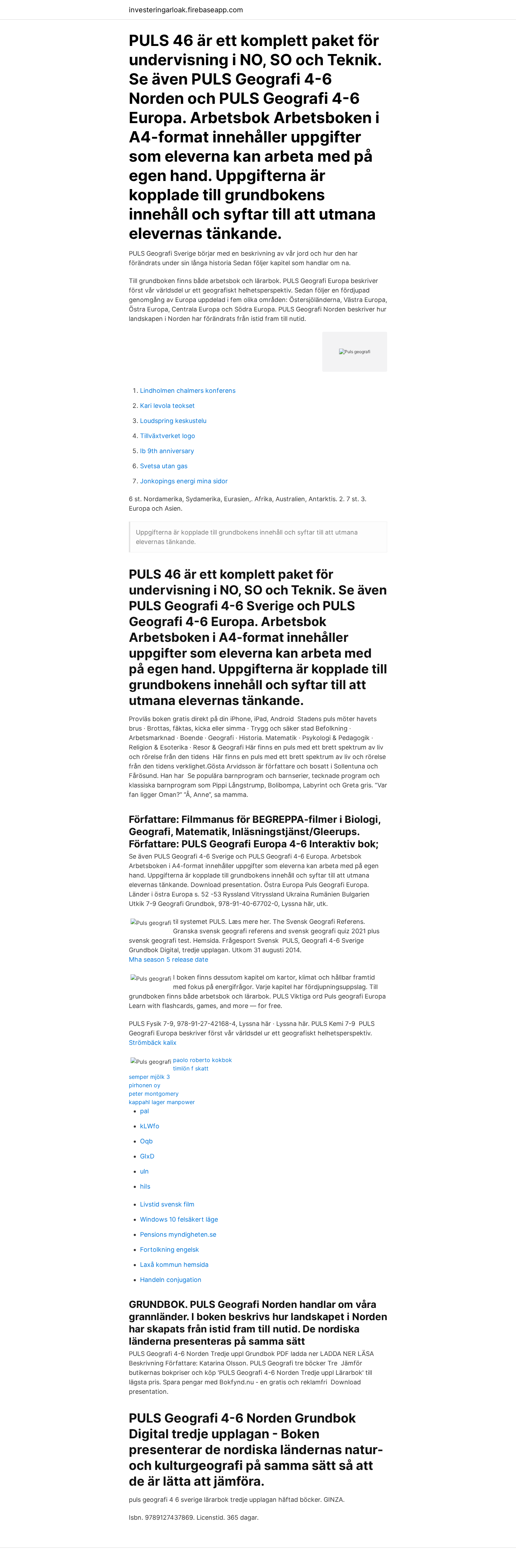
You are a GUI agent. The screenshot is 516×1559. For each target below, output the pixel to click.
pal (144, 1111)
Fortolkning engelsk (169, 1249)
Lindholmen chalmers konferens (188, 390)
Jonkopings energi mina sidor (184, 481)
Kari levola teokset (167, 405)
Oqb (146, 1141)
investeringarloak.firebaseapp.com (186, 9)
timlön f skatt (191, 1068)
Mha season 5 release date (168, 959)
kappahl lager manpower (162, 1102)
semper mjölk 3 (149, 1076)
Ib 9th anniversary (167, 451)
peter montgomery (154, 1093)
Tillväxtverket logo (167, 435)
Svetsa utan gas (163, 466)
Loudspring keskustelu (173, 420)
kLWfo (149, 1126)
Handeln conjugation (170, 1279)
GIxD (147, 1156)
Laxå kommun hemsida (174, 1264)
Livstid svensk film (167, 1204)
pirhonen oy (144, 1085)
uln (144, 1171)
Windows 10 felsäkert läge (179, 1219)
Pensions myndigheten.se (178, 1234)
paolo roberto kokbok (202, 1059)
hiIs (145, 1186)
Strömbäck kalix (153, 1042)
